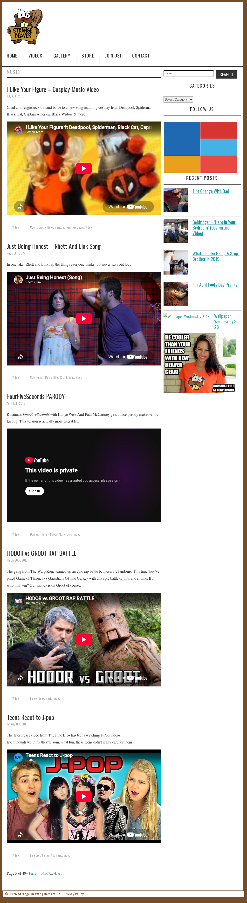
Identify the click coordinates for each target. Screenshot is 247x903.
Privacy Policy (73, 893)
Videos (35, 55)
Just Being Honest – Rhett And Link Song (54, 245)
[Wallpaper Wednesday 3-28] (186, 316)
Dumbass (35, 534)
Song (81, 227)
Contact (141, 55)
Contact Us (52, 893)
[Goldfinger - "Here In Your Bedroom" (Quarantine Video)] (176, 232)
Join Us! (113, 55)
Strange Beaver (29, 893)
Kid (52, 855)
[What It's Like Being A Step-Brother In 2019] (176, 263)
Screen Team (70, 227)
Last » (59, 873)
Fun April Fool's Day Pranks (214, 284)
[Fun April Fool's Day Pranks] (176, 295)
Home (12, 55)
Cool (32, 227)
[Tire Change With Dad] (176, 201)
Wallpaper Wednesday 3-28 (226, 321)
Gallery (62, 55)
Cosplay (41, 227)
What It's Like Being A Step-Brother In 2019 (216, 256)
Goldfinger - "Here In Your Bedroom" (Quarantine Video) (214, 227)
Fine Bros (35, 855)
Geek (50, 227)
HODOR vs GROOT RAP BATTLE (41, 552)
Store (88, 55)
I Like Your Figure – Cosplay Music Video (53, 89)
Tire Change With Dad (210, 190)
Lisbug (53, 534)
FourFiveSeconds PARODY (36, 396)
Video (15, 227)
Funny (40, 377)
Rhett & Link (60, 377)
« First (31, 873)
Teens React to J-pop (30, 717)
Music (58, 227)
